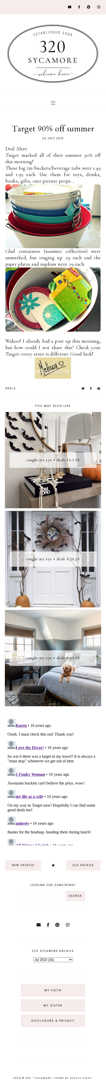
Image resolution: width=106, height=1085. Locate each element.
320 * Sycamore (38, 1078)
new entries (23, 865)
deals (10, 388)
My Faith (53, 990)
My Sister (53, 1005)
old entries (83, 865)
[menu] (53, 103)
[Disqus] (53, 781)
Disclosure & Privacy (53, 1021)
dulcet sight (81, 1078)
